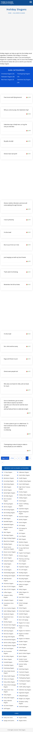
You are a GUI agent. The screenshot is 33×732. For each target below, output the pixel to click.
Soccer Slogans (23, 644)
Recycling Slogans (23, 578)
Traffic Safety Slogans (24, 686)
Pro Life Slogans (23, 569)
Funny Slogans (7, 694)
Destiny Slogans (8, 622)
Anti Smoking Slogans (9, 512)
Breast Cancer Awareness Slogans (9, 548)
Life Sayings (22, 525)
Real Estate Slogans (24, 575)
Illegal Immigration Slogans (24, 512)
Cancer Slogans (8, 558)
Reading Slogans (23, 572)
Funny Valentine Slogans (8, 701)
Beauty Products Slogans (8, 528)
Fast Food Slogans (8, 648)
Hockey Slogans (23, 492)
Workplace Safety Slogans (23, 702)
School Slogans (23, 608)
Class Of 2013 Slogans (10, 589)
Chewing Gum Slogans (9, 575)
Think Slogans (7, 2)
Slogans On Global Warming (23, 634)
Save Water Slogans (24, 597)
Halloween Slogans (19, 13)
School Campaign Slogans (23, 604)
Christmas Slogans (6, 74)
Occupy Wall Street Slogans (24, 549)
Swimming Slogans (24, 669)
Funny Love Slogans (9, 679)
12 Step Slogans (8, 472)
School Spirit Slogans (24, 611)
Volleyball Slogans (23, 695)
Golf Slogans (7, 708)
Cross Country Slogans (10, 608)
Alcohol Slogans (8, 490)
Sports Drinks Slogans (24, 653)
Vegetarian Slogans (24, 692)
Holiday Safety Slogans (25, 495)
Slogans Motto (23, 720)
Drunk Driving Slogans (9, 627)
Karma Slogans (23, 522)
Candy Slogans (7, 564)
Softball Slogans (23, 650)
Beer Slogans (7, 532)
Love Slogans (22, 536)
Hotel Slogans (22, 501)
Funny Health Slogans (9, 676)
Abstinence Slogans (9, 478)
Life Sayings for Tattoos (23, 529)
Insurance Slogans (23, 516)
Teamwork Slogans (24, 672)
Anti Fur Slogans (8, 506)
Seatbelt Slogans (23, 614)
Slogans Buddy (23, 717)
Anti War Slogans (8, 515)
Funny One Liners (8, 717)
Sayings (21, 600)
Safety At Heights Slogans (23, 585)
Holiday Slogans (16, 9)
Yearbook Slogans (23, 706)
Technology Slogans (24, 675)
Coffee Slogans (8, 592)
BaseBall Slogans (8, 521)
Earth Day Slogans (8, 630)
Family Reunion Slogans (10, 645)
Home (9, 13)
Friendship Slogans (9, 665)
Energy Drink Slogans (9, 636)
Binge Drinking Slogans (10, 538)
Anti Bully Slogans (8, 496)
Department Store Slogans (8, 618)
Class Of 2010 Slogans (10, 586)
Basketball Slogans (9, 524)
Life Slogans (22, 533)
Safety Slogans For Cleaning (24, 593)
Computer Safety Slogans (8, 596)
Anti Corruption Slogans (8, 500)
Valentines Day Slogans (24, 79)
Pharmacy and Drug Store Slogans (24, 560)
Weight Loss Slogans (24, 698)
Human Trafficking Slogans (23, 504)
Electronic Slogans (8, 633)
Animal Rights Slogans (9, 493)
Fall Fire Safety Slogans (10, 642)
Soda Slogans (22, 647)
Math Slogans (22, 539)
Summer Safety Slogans (23, 665)
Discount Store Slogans (10, 625)
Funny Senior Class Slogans (8, 690)
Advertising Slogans (9, 484)
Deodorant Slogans (9, 614)
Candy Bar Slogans (8, 561)
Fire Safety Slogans (9, 656)
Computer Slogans (8, 600)
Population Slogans (24, 566)
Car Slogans (7, 566)
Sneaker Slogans (23, 641)
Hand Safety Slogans (24, 475)
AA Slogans (6, 475)
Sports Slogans (23, 656)
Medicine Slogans (23, 542)
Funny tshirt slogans (9, 697)
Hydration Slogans (24, 508)
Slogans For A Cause (24, 623)
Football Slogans (8, 662)
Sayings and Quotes (9, 720)
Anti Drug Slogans (8, 503)
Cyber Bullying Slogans (10, 611)
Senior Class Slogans (24, 617)
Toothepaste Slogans (24, 681)
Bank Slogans (7, 518)
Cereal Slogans (7, 569)
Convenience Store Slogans (9, 604)
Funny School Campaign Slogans (10, 686)
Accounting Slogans (9, 481)
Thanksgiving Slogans (23, 74)
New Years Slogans (6, 79)
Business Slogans (8, 555)
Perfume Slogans (23, 556)
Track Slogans (22, 684)
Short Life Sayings (23, 620)
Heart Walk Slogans (24, 484)
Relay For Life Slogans (24, 581)
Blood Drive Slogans (9, 541)
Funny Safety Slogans (9, 682)
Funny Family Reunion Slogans (9, 672)
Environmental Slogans (10, 639)
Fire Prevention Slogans (8, 652)
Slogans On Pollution (24, 638)
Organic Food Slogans (24, 553)
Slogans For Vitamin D (24, 630)
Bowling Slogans (8, 544)
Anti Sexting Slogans (9, 509)
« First (12, 458)
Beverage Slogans (8, 535)
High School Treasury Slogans (24, 488)
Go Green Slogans (8, 705)
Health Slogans (23, 478)
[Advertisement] (16, 31)
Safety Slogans (23, 589)
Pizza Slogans (22, 563)
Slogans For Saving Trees (24, 626)
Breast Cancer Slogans (10, 552)
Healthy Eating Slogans (25, 481)
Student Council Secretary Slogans (23, 660)
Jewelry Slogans (23, 519)
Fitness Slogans (8, 659)
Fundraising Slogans (9, 668)
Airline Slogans (7, 487)
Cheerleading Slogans (9, 572)
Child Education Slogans (8, 579)
